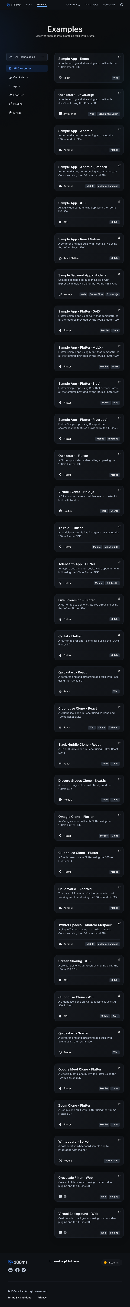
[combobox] (27, 57)
